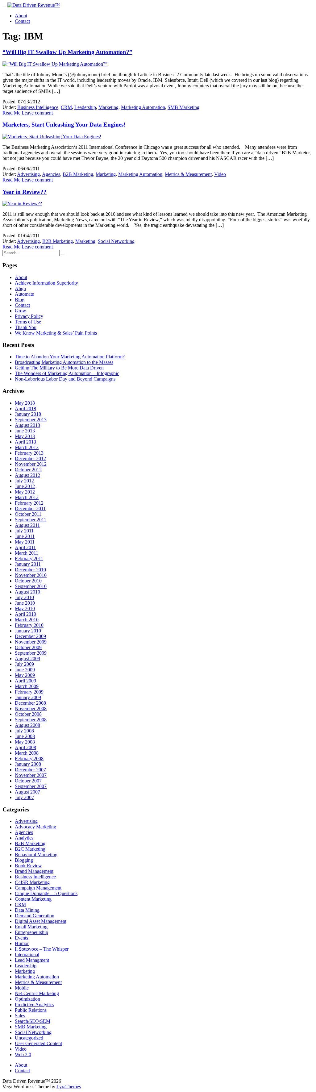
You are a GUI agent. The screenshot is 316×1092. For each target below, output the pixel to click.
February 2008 (29, 758)
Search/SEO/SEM (32, 1021)
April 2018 (25, 408)
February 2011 (29, 558)
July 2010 (24, 597)
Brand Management (34, 871)
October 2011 (28, 514)
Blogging (24, 860)
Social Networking (116, 241)
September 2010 (31, 586)
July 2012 (24, 480)
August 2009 (27, 658)
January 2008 (28, 764)
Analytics (24, 837)
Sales (20, 1015)
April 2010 (25, 614)
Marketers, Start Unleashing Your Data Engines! (63, 124)
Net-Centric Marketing (37, 993)
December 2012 (30, 458)
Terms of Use (28, 321)
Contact (22, 21)
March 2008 (27, 753)
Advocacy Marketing (35, 826)
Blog (19, 299)
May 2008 (25, 741)
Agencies (51, 174)
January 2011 (28, 564)
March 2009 (27, 686)
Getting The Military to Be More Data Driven (59, 367)
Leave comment (37, 112)
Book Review (28, 865)
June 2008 (25, 736)
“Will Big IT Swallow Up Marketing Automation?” (67, 52)
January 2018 (28, 414)
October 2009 (28, 647)
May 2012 (25, 491)
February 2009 (29, 691)
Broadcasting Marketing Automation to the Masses (64, 362)
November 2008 (31, 708)
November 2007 (31, 775)
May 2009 (25, 675)
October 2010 (28, 580)
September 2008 (31, 719)
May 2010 (25, 608)
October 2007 (28, 780)
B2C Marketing (30, 849)
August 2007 (27, 791)
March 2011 (26, 553)
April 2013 (25, 441)
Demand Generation (34, 915)
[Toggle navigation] (4, 6)
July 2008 (24, 730)
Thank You (25, 327)
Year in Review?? (24, 192)
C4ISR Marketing (32, 882)
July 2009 (24, 664)
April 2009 (25, 680)
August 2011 (27, 525)
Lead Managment (32, 960)
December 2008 (30, 703)
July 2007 (24, 797)
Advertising (28, 174)
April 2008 (25, 747)
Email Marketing (31, 926)
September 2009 (31, 653)
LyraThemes (68, 1086)
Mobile (22, 987)
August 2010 (27, 591)
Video (220, 174)
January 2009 (28, 697)
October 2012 (28, 469)
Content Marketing (33, 899)
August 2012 (27, 475)
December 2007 (30, 769)
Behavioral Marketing (36, 854)
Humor (22, 943)
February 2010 (29, 625)
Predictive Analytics (34, 1004)
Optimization (27, 999)
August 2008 (27, 725)
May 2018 (25, 403)
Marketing (108, 107)
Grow (20, 310)
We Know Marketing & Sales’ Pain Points (56, 333)
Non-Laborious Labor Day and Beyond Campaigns (65, 378)
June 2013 (25, 430)
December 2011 (30, 508)
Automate (24, 294)
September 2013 (31, 419)
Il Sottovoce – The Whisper (42, 949)
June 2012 (25, 486)
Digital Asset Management (40, 921)
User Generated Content (38, 1043)
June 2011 (25, 536)
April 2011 (25, 547)
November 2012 (31, 464)
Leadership (85, 107)
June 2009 (25, 669)
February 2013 (29, 453)
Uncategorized (29, 1037)
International (27, 954)
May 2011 (25, 541)
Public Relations (31, 1010)
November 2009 (31, 641)
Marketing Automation (143, 107)
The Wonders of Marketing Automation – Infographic (67, 373)
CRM (66, 107)
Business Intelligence (37, 107)
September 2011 (30, 519)
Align (20, 288)
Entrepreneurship (31, 932)
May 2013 (25, 436)
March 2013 (27, 447)
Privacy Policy (29, 316)
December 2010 (30, 569)
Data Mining (27, 910)
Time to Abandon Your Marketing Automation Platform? (70, 356)
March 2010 (27, 619)
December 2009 (30, 636)
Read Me (11, 112)
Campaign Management (38, 887)
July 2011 (24, 530)
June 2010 (25, 603)
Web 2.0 (23, 1054)
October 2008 (28, 714)
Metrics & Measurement (188, 174)
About (21, 15)
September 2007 (31, 786)
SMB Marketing (183, 107)
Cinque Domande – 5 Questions (46, 893)
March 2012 (27, 497)
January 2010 (28, 630)
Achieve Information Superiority (46, 283)
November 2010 (31, 575)
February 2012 (29, 503)
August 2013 (27, 425)
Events (21, 937)
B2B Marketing (78, 174)
